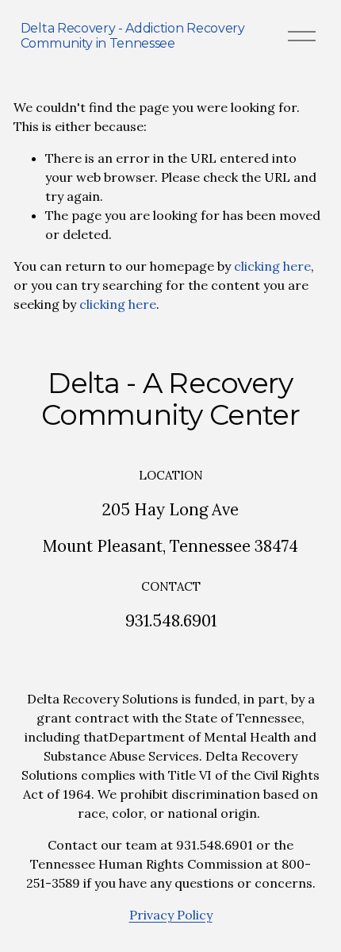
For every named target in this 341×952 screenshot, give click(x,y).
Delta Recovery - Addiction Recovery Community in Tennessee (133, 36)
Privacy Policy (171, 915)
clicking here (272, 266)
